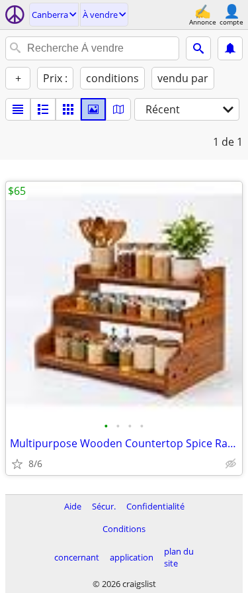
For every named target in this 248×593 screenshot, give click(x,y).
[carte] (118, 109)
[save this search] (230, 48)
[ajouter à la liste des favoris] (17, 464)
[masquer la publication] (231, 464)
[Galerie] (93, 109)
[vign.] (43, 109)
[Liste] (17, 109)
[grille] (68, 109)
